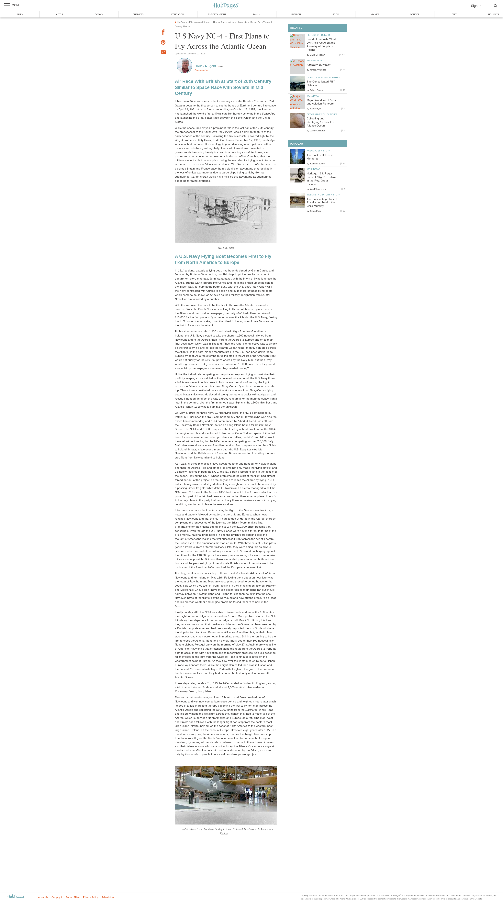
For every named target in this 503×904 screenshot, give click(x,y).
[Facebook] (163, 33)
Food (335, 14)
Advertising (108, 897)
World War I (314, 96)
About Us (43, 897)
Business (138, 14)
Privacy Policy (90, 897)
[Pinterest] (163, 43)
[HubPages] (226, 5)
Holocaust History (318, 150)
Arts (20, 14)
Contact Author (202, 70)
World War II (314, 169)
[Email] (163, 53)
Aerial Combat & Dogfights (323, 77)
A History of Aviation (319, 64)
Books (99, 14)
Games (375, 14)
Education (177, 14)
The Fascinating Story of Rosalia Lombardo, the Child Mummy (322, 203)
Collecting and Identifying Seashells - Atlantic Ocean (320, 122)
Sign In (476, 6)
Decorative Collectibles (322, 114)
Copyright (56, 897)
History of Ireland (318, 35)
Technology (314, 60)
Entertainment (217, 14)
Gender (414, 14)
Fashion (296, 14)
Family (256, 14)
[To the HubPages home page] (16, 896)
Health (454, 14)
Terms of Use (73, 897)
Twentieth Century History (324, 194)
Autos (59, 14)
